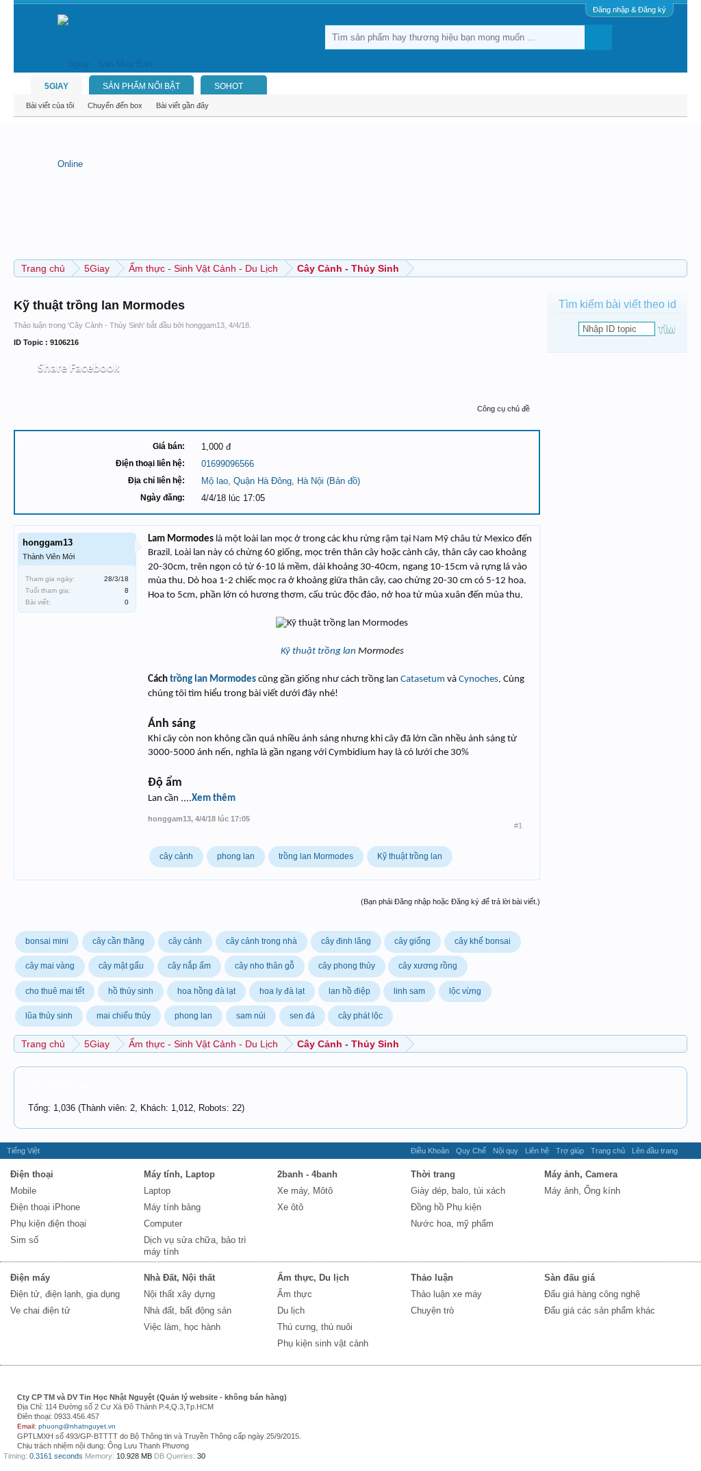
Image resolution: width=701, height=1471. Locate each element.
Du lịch (291, 1310)
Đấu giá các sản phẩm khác (599, 1310)
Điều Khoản (430, 1151)
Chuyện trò (432, 1310)
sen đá (302, 1016)
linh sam (409, 991)
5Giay (56, 86)
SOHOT (228, 86)
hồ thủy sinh (130, 991)
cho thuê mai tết (54, 991)
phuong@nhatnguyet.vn (77, 1426)
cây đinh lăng (346, 941)
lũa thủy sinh (49, 1016)
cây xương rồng (427, 966)
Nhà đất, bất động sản (187, 1310)
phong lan (236, 856)
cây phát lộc (360, 1016)
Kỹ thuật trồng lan (318, 651)
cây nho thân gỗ (264, 966)
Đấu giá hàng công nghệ (592, 1294)
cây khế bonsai (483, 941)
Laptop (157, 1191)
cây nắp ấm (189, 966)
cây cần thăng (118, 941)
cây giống (412, 941)
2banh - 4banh (307, 1174)
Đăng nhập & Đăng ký (629, 9)
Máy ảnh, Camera (580, 1174)
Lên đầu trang (655, 1151)
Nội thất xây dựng (179, 1294)
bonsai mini (46, 941)
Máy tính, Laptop (179, 1174)
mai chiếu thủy (124, 1016)
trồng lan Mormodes (213, 679)
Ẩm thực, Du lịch (313, 1277)
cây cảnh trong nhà (261, 941)
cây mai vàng (50, 966)
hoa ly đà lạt (282, 991)
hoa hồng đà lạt (206, 991)
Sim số (24, 1240)
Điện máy (30, 1277)
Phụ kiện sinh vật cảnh (322, 1343)
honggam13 (205, 325)
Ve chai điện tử (40, 1310)
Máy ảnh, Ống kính (582, 1191)
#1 (518, 825)
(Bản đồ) (343, 481)
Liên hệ (537, 1151)
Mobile (23, 1191)
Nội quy (505, 1151)
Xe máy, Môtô (305, 1191)
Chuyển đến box (115, 105)
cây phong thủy (346, 966)
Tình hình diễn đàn (59, 1085)
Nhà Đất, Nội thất (179, 1277)
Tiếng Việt (23, 1151)
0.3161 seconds (56, 1456)
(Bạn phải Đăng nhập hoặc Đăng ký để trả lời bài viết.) (450, 901)
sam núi (251, 1016)
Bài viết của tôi (50, 105)
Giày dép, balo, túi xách (458, 1191)
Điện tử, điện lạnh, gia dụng (65, 1294)
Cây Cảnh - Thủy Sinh (106, 325)
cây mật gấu (121, 966)
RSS (689, 1150)
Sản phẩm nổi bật (141, 86)
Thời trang (433, 1174)
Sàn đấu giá (569, 1277)
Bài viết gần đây (182, 105)
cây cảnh (176, 856)
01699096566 (227, 464)
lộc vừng (465, 991)
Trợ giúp (570, 1151)
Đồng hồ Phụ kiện (446, 1207)
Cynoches (478, 679)
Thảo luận (432, 1277)
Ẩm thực (294, 1294)
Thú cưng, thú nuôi (315, 1327)
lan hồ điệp (349, 991)
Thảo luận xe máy (446, 1294)
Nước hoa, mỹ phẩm (452, 1223)
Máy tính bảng (172, 1207)
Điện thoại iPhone (45, 1207)
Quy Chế (471, 1151)
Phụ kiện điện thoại (48, 1223)
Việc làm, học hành (182, 1327)
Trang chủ (608, 1151)
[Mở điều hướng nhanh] (678, 268)
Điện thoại (31, 1174)
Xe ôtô (290, 1207)
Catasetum (422, 679)
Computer (163, 1223)
